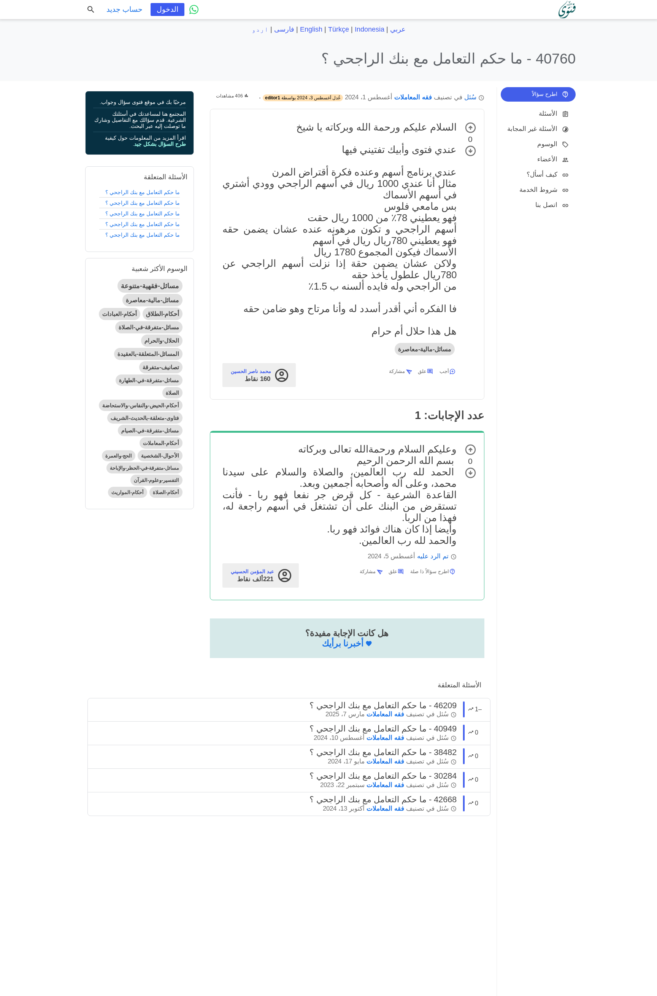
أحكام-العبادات (119, 314)
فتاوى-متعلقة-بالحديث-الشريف (145, 418)
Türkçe (338, 29)
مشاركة (397, 371)
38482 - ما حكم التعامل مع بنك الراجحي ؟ (383, 752)
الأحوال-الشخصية (160, 456)
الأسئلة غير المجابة (532, 128)
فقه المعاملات (413, 97)
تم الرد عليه (433, 556)
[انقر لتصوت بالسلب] (470, 151)
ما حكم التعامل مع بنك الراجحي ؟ (142, 192)
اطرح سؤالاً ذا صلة (429, 571)
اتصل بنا (546, 205)
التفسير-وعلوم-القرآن (156, 480)
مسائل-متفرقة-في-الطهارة (149, 380)
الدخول (167, 9)
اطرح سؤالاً (544, 94)
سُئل (470, 97)
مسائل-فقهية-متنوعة (150, 286)
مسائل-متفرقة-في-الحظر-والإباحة (144, 468)
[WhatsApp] (193, 9)
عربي (398, 29)
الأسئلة (548, 113)
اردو (260, 29)
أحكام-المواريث (127, 492)
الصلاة (172, 393)
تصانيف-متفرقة (161, 367)
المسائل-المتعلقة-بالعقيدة (148, 354)
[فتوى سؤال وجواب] (567, 9)
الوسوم (547, 144)
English (311, 29)
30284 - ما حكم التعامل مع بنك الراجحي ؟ (383, 776)
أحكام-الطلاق (162, 314)
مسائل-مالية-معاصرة (424, 349)
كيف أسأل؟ (542, 174)
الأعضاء (547, 159)
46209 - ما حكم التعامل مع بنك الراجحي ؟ (383, 705)
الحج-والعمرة (118, 456)
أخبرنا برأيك (342, 643)
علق (422, 371)
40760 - (448, 58)
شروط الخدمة (538, 189)
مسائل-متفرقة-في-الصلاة (149, 327)
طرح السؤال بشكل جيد (160, 144)
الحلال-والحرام (161, 340)
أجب (444, 371)
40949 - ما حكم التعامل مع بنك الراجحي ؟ (383, 728)
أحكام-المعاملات (161, 443)
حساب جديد (124, 9)
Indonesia (369, 29)
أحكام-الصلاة (166, 492)
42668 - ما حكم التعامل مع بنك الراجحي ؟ (383, 799)
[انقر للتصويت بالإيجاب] (470, 127)
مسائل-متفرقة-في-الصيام (150, 430)
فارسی (284, 29)
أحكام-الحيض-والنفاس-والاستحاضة (140, 405)
